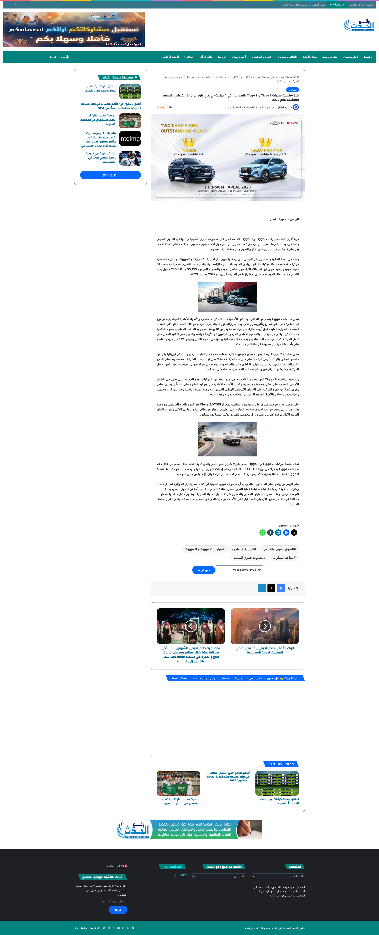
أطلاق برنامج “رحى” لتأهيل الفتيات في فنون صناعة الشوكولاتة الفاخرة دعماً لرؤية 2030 (228, 776)
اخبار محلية (351, 57)
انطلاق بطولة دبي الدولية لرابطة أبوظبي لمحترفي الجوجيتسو (101, 158)
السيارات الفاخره (243, 549)
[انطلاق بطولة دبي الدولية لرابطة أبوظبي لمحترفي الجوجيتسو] (130, 158)
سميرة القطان (284, 107)
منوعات (280, 76)
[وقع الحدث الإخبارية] (359, 25)
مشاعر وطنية (330, 57)
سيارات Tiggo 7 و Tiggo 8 (203, 549)
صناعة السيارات (283, 558)
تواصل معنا (81, 927)
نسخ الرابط (203, 570)
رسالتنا (190, 57)
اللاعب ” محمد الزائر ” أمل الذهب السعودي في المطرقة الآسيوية (181, 801)
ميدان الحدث (309, 57)
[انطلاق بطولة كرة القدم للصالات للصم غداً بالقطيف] (277, 783)
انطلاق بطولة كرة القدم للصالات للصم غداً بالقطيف (279, 801)
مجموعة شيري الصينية (248, 558)
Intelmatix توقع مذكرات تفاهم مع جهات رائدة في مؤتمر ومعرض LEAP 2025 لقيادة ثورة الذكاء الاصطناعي (98, 140)
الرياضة (222, 57)
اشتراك (118, 909)
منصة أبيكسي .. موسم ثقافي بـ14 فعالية (304, 4)
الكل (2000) (110, 175)
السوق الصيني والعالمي (278, 549)
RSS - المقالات (116, 866)
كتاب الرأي (206, 57)
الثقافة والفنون (288, 57)
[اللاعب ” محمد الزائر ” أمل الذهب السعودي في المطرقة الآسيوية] (178, 783)
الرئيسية (368, 57)
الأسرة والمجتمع (263, 57)
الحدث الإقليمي (170, 57)
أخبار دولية (240, 57)
